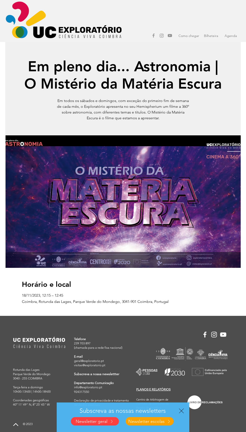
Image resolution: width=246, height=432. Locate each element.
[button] (181, 410)
